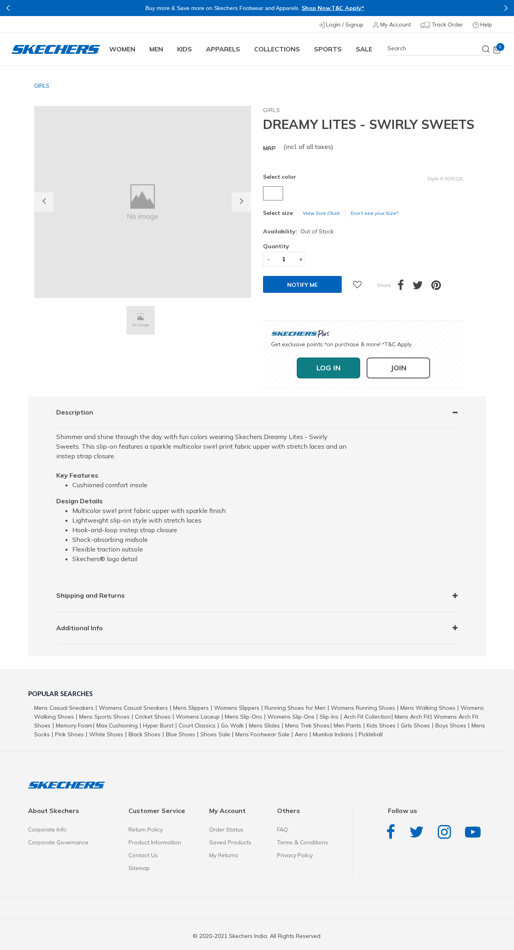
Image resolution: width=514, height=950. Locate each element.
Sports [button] (328, 49)
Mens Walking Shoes (427, 707)
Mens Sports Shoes (104, 716)
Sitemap (139, 868)
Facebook (392, 832)
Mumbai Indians (333, 734)
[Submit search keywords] (486, 49)
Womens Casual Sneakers (133, 707)
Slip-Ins (329, 716)
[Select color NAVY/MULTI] (274, 193)
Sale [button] (364, 49)
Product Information (154, 842)
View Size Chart (321, 213)
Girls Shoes (415, 725)
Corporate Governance (58, 842)
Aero (301, 734)
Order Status (226, 829)
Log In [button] (328, 367)
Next (506, 8)
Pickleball (371, 734)
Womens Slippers (236, 707)
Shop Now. (316, 8)
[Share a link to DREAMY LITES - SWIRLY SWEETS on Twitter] (421, 287)
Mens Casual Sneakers (64, 707)
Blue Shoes (180, 734)
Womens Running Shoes (363, 707)
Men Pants (347, 725)
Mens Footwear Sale (262, 734)
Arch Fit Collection (367, 716)
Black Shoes (144, 734)
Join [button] (398, 367)
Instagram (446, 832)
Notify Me (302, 284)
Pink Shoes (69, 734)
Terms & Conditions (302, 842)
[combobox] (439, 48)
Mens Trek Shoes (307, 725)
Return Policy (145, 829)
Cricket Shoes (153, 716)
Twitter (418, 832)
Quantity (276, 246)
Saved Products (230, 842)
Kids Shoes (381, 725)
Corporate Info (47, 829)
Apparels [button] (223, 49)
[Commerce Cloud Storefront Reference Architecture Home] (56, 49)
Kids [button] (184, 49)
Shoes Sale (215, 734)
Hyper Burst (158, 725)
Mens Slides (264, 725)
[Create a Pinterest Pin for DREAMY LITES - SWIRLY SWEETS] (440, 287)
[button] (43, 202)
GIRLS (41, 85)
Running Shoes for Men (295, 707)
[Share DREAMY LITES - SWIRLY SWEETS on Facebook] (405, 287)
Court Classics (197, 725)
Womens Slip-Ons (290, 716)
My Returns (223, 855)
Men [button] (156, 49)
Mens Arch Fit (412, 716)
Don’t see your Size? (374, 213)
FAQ (282, 829)
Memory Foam (74, 725)
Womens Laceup (198, 716)
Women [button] (122, 49)
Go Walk (232, 725)
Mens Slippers (191, 707)
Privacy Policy (295, 855)
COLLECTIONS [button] (277, 49)
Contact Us (143, 855)
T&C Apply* (347, 8)
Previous (8, 8)
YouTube (475, 832)
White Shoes (106, 734)
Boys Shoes (450, 725)
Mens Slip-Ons (243, 716)
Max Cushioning (117, 725)
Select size (278, 213)
